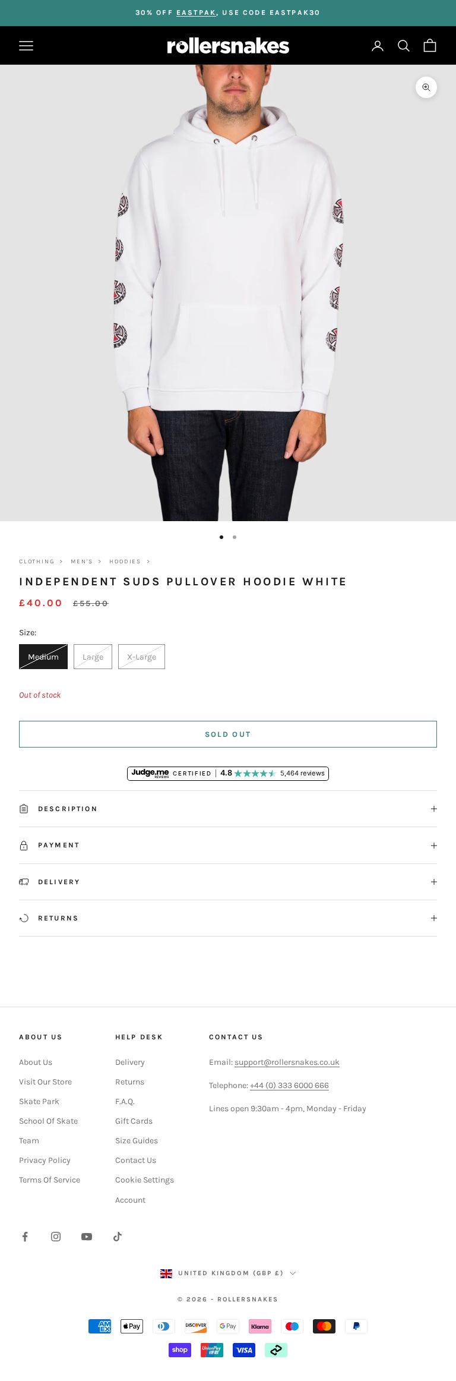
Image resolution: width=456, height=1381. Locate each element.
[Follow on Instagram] (56, 1237)
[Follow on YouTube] (87, 1237)
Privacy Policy (45, 1160)
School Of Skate (48, 1121)
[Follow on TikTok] (118, 1237)
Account (130, 1200)
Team (29, 1141)
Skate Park (39, 1101)
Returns (129, 1082)
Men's (82, 561)
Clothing (36, 561)
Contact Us (135, 1160)
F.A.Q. (125, 1101)
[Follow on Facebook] (25, 1237)
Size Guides (136, 1141)
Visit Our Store (45, 1082)
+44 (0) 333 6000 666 (289, 1085)
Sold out (228, 734)
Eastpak (196, 12)
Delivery (130, 1062)
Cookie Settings (144, 1180)
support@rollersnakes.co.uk (287, 1062)
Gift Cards (134, 1121)
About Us (35, 1062)
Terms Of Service (49, 1180)
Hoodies (125, 561)
